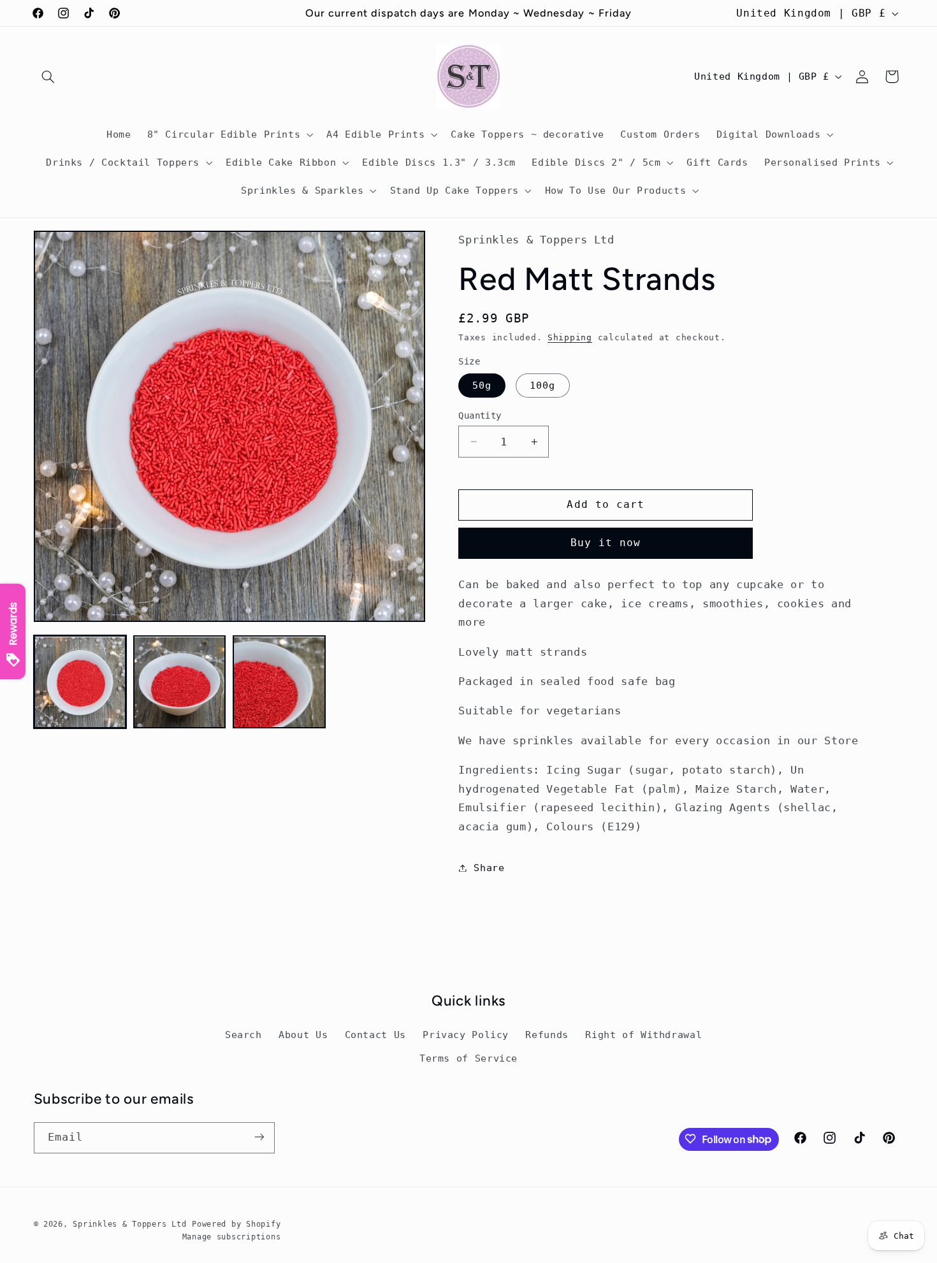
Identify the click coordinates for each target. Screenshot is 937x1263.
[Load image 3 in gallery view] (279, 682)
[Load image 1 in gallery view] (80, 682)
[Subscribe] (258, 1137)
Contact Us (375, 1035)
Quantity (479, 415)
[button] (48, 76)
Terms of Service (468, 1058)
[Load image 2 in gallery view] (179, 682)
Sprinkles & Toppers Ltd (129, 1223)
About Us (303, 1035)
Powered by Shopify (236, 1223)
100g (542, 385)
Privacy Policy (466, 1035)
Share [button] (489, 867)
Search (243, 1035)
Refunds (546, 1035)
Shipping (570, 337)
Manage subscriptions (231, 1236)
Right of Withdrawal (643, 1035)
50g (481, 385)
